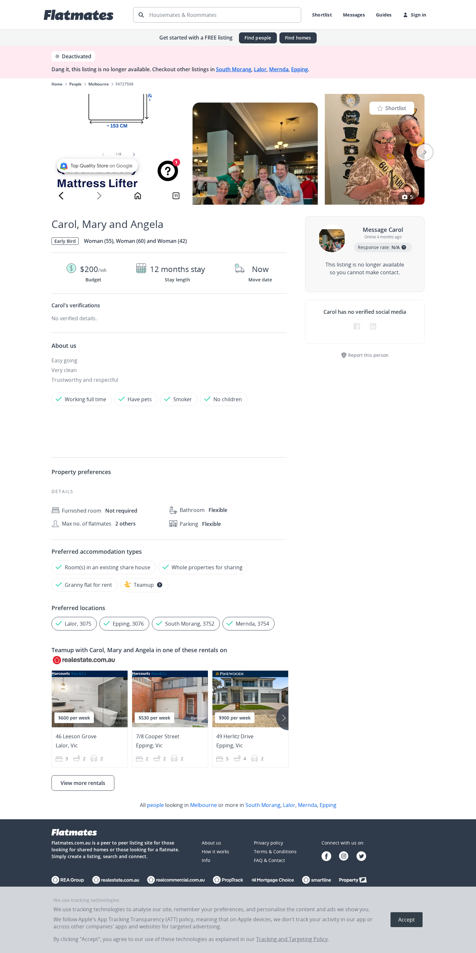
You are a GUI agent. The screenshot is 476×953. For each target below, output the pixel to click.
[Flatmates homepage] (78, 14)
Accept (406, 919)
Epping (299, 69)
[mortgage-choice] (272, 880)
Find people (257, 38)
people (155, 805)
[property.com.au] (353, 880)
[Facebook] (326, 857)
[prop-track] (228, 880)
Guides (383, 15)
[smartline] (316, 880)
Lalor (260, 69)
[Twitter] (361, 857)
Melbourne (203, 805)
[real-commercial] (176, 880)
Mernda (279, 69)
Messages (354, 15)
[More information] (159, 585)
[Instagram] (344, 857)
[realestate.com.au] (67, 880)
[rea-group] (115, 880)
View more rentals (83, 783)
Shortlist (322, 15)
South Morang (233, 69)
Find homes (298, 38)
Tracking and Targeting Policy (292, 939)
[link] (238, 805)
